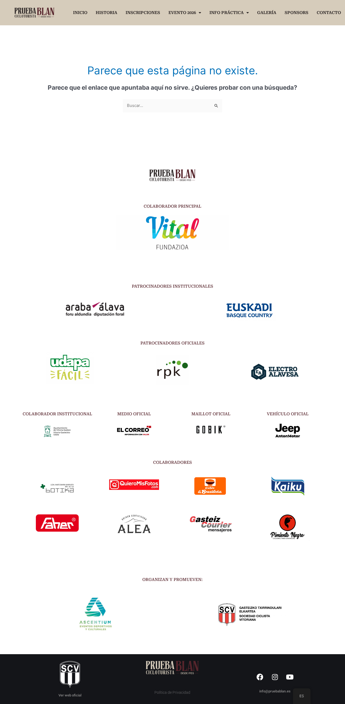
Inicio (80, 12)
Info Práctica (226, 12)
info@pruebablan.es (275, 691)
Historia (106, 12)
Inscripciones (143, 12)
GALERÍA (266, 12)
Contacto (329, 12)
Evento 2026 (182, 12)
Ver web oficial (69, 695)
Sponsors (296, 12)
